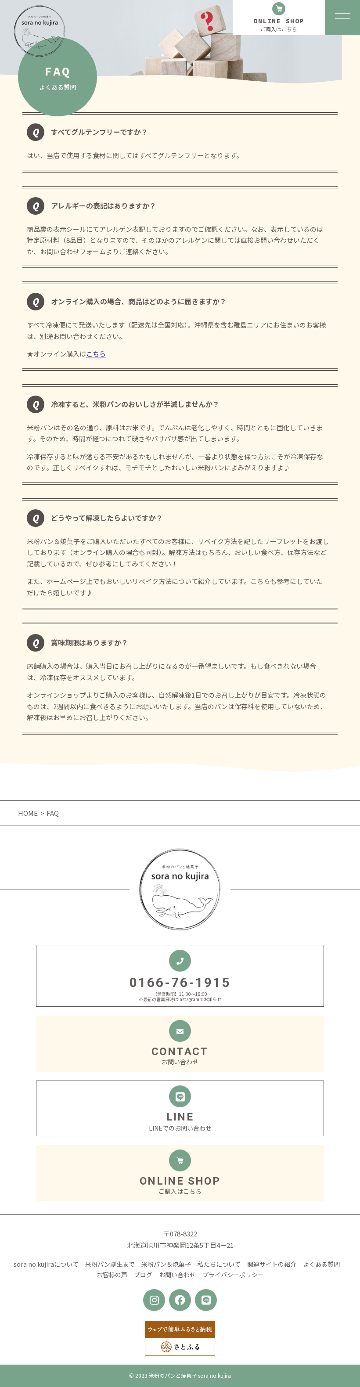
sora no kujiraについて (46, 1264)
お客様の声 (112, 1274)
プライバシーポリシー (233, 1274)
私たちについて (219, 1264)
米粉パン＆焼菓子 (166, 1264)
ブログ (143, 1274)
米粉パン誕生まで (110, 1264)
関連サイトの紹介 (271, 1264)
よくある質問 (321, 1264)
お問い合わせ (177, 1274)
